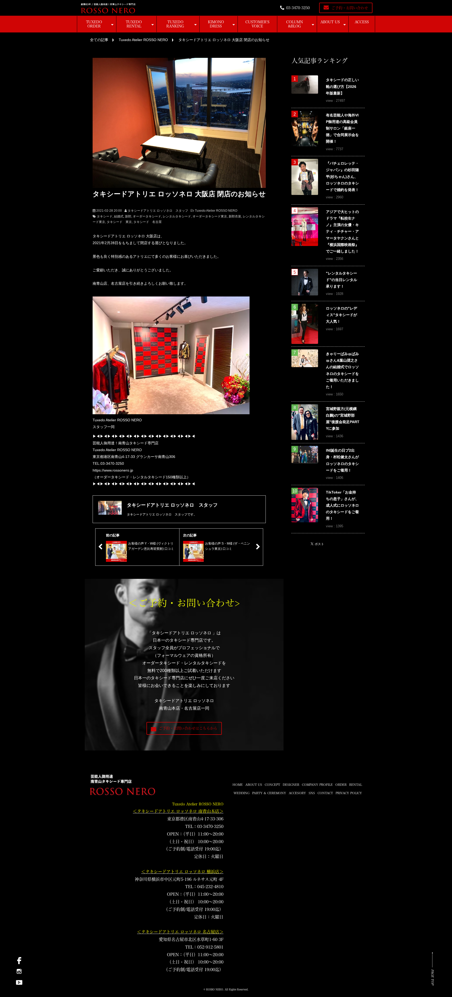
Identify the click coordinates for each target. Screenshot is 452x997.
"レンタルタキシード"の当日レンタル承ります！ (341, 279)
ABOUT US (330, 22)
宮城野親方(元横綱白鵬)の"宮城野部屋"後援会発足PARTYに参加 (342, 419)
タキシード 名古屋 (147, 222)
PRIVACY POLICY (349, 792)
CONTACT (325, 792)
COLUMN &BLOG (294, 24)
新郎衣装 (235, 216)
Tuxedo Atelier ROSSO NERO (143, 40)
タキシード (104, 216)
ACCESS (362, 22)
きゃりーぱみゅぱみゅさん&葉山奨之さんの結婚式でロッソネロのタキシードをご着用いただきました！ (342, 370)
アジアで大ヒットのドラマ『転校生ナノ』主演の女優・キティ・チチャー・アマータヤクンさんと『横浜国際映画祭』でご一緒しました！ (342, 231)
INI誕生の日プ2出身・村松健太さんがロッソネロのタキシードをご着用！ (342, 460)
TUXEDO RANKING (175, 24)
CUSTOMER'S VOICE (257, 24)
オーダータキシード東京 (210, 216)
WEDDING (242, 792)
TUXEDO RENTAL (134, 24)
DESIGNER (291, 784)
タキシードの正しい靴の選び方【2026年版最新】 (342, 86)
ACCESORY (297, 792)
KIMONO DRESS (216, 24)
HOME (238, 784)
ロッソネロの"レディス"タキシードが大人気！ (341, 314)
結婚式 (118, 216)
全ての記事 (99, 40)
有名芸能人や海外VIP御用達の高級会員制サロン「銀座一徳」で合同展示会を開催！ (342, 128)
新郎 (128, 216)
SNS (312, 792)
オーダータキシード (147, 216)
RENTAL (355, 784)
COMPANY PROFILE (317, 784)
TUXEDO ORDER (94, 24)
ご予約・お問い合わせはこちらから (188, 728)
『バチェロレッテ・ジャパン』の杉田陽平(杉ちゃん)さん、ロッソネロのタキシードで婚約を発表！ (342, 176)
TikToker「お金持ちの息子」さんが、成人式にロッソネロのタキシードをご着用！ (342, 505)
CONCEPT (272, 784)
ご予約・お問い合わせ (349, 8)
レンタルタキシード (177, 216)
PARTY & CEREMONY (269, 792)
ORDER (341, 784)
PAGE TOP (432, 977)
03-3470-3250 (298, 8)
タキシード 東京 (119, 222)
